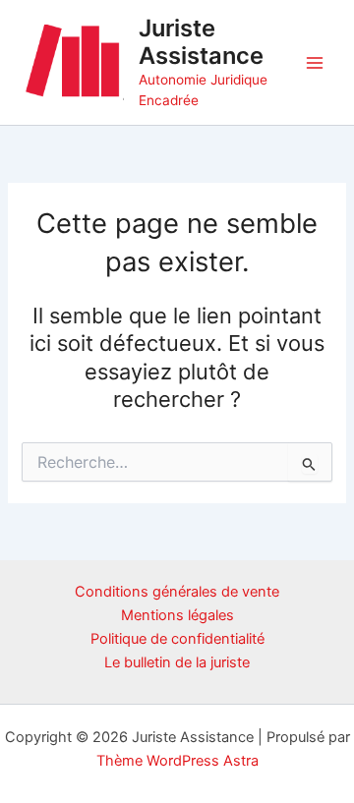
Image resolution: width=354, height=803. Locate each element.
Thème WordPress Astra (177, 761)
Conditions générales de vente (177, 592)
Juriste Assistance (201, 42)
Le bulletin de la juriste (177, 662)
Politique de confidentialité (177, 639)
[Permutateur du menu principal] (314, 62)
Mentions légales (177, 615)
